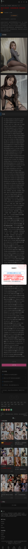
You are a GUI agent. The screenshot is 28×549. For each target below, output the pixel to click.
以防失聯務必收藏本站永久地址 (14, 273)
